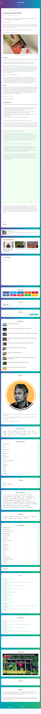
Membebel (20, 548)
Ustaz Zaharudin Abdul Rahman (17, 67)
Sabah (20, 468)
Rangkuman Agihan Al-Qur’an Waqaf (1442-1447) (12, 588)
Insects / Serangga (28, 498)
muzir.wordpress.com (7, 587)
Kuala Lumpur (20, 453)
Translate (11, 305)
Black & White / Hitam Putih (7, 496)
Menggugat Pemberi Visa (7, 595)
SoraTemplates (16, 707)
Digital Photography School (8, 630)
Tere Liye (15, 518)
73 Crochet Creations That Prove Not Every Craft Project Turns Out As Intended (17, 624)
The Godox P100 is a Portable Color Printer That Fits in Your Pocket (15, 627)
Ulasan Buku (20, 518)
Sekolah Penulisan (6, 607)
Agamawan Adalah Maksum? (32, 248)
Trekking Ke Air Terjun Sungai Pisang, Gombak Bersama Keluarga (19, 328)
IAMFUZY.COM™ (5, 604)
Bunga (23, 496)
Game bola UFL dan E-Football (8, 602)
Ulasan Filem (26, 518)
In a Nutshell (5, 597)
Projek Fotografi (27, 503)
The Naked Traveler (6, 594)
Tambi (18, 434)
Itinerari (20, 486)
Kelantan (20, 451)
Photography (21, 503)
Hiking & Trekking (20, 443)
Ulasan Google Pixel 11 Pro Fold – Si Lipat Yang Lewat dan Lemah (14, 621)
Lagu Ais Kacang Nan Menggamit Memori (14, 352)
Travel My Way (5, 581)
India (20, 482)
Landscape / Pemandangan (8, 500)
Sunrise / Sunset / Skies (14, 507)
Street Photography (6, 507)
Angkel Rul (5, 15)
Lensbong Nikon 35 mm (26, 500)
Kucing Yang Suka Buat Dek (20, 248)
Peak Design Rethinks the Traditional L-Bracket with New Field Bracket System (17, 631)
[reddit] (27, 292)
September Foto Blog (26, 505)
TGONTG (14, 434)
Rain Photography (34, 503)
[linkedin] (20, 292)
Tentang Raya (23, 434)
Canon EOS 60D (5, 498)
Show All (4, 611)
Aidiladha (5, 431)
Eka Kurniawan (18, 516)
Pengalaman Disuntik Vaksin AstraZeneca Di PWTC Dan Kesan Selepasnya (8, 250)
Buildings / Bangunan (17, 496)
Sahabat (4, 434)
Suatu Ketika (10, 434)
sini (16, 32)
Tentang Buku (10, 518)
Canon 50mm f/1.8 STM (30, 496)
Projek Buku (5, 518)
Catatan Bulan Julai (20, 533)
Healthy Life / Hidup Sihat (20, 540)
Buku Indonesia (11, 516)
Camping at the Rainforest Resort (9, 592)
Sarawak (20, 469)
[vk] (6, 295)
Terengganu (20, 473)
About (20, 705)
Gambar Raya (24, 431)
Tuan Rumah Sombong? (7, 598)
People (4, 503)
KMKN (33, 431)
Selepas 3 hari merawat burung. (8, 578)
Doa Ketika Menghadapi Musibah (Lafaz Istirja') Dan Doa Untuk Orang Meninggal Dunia (22, 339)
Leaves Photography (17, 500)
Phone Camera (9, 503)
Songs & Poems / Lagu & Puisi (20, 559)
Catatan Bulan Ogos (20, 535)
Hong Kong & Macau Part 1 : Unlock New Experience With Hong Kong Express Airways (18, 582)
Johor (20, 445)
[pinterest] (35, 292)
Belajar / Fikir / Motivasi (20, 527)
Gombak (29, 431)
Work (28, 434)
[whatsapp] (27, 295)
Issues (6, 10)
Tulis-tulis (20, 562)
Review (20, 555)
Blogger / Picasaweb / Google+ (20, 531)
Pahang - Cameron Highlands (20, 460)
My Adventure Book (6, 591)
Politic (20, 551)
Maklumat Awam (20, 546)
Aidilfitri (9, 431)
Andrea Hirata (5, 516)
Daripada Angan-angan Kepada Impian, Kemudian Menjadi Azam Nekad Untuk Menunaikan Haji (21, 358)
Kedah (20, 447)
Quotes (20, 553)
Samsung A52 (19, 505)
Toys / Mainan (22, 507)
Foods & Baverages (13, 498)
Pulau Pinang (20, 464)
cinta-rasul (5, 577)
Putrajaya (20, 466)
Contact (24, 705)
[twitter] (13, 292)
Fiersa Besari (24, 516)
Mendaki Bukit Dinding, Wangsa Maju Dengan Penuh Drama (18, 362)
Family (19, 431)
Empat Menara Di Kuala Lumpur (13, 323)
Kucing (34, 498)
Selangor (20, 471)
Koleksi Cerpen (33, 516)
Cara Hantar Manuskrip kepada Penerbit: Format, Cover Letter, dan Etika (16, 608)
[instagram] (13, 295)
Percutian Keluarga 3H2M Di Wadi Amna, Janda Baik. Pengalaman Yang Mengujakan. (22, 333)
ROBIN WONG (5, 584)
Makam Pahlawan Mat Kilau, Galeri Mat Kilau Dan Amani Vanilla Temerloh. (20, 342)
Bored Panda (5, 623)
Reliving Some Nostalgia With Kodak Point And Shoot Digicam (14, 585)
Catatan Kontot (20, 536)
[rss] (35, 295)
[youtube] (20, 295)
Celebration (20, 538)
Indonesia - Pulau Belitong (20, 484)
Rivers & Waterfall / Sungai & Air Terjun (9, 505)
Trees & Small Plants (29, 507)
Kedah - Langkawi (20, 449)
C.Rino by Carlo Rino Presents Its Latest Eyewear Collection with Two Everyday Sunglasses (19, 605)
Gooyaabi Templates (29, 707)
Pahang (20, 458)
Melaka (20, 455)
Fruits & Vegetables (21, 498)
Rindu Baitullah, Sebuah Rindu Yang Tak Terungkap (16, 347)
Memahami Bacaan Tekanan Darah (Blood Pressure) (16, 367)
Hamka (29, 516)
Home (4, 10)
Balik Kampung (14, 431)
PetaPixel (4, 626)
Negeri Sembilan (20, 456)
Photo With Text (15, 503)
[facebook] (6, 292)
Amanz (4, 619)
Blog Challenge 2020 (20, 529)
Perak (20, 462)
